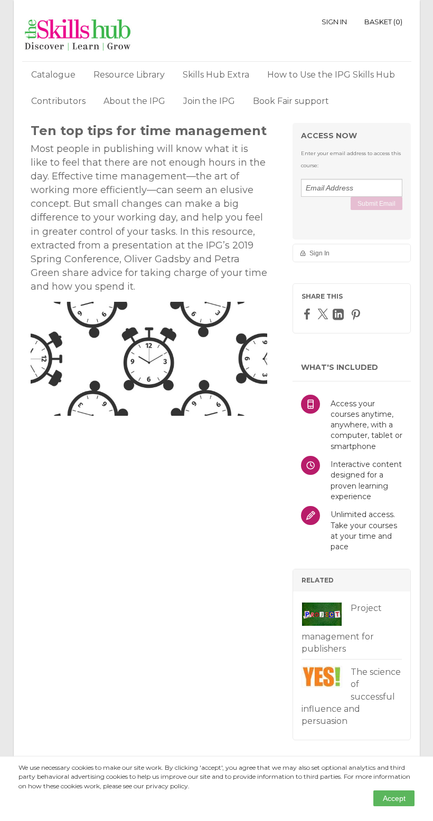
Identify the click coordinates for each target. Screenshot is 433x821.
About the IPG (134, 101)
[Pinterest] (357, 314)
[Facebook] (308, 313)
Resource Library (129, 75)
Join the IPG (209, 101)
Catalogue (53, 75)
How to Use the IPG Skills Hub (331, 75)
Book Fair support (291, 101)
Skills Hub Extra (216, 75)
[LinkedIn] (339, 314)
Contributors (58, 101)
